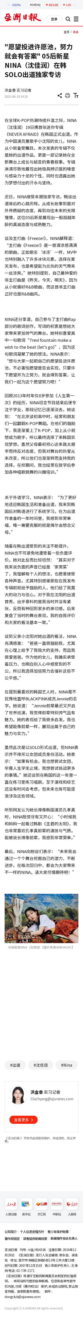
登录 (54, 19)
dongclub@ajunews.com (22, 1296)
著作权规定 (12, 1238)
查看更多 (21, 1119)
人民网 (72, 1214)
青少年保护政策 (57, 1231)
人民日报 (11, 1214)
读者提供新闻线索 (35, 1238)
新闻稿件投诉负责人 (63, 1238)
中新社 (57, 1214)
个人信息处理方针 (32, 1231)
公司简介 (11, 1231)
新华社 (26, 1214)
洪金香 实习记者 (18, 90)
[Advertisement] (43, 1011)
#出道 (15, 1065)
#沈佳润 (41, 1065)
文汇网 (41, 1214)
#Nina (66, 1065)
